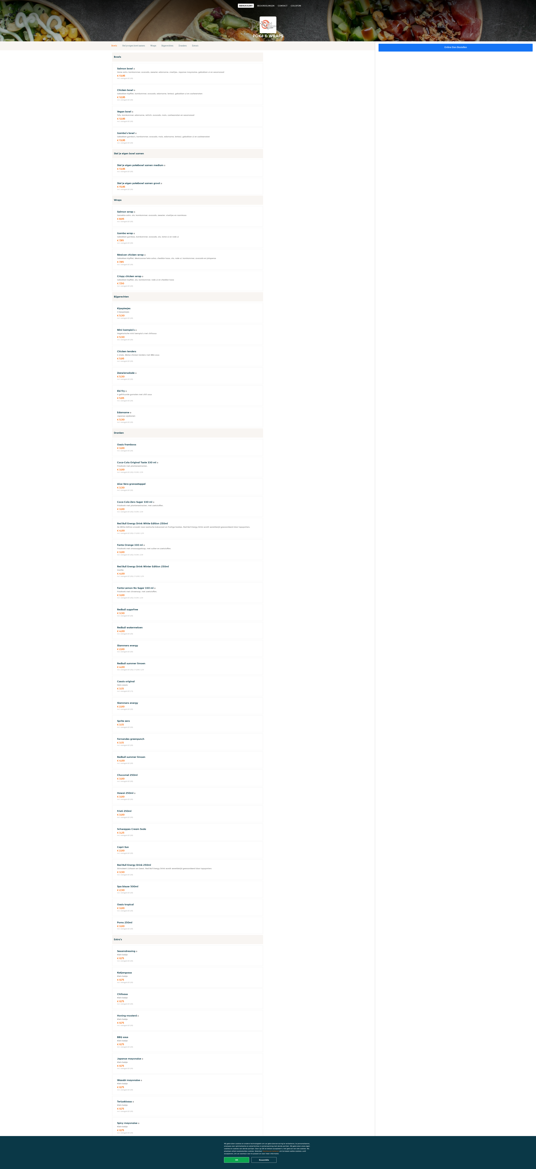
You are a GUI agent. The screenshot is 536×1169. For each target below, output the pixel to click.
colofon (296, 5)
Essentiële (264, 1160)
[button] (262, 45)
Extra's (195, 45)
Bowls (114, 45)
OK (236, 1160)
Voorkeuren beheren (271, 1151)
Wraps (153, 45)
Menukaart (246, 5)
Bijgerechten (167, 45)
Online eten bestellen (455, 47)
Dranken (183, 45)
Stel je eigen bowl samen (133, 45)
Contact (282, 5)
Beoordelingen (265, 5)
